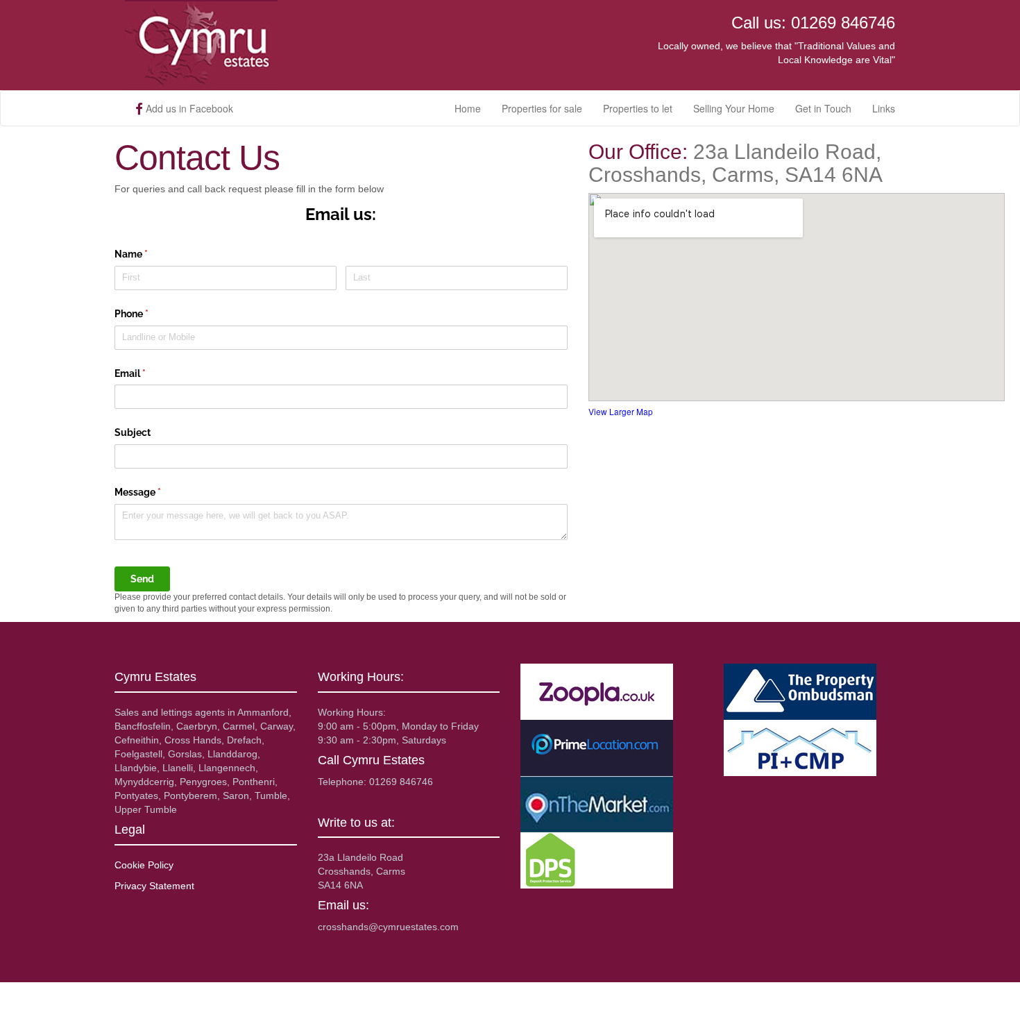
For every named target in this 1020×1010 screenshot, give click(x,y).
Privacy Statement (154, 885)
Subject (132, 432)
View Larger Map (620, 411)
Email (149, 373)
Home (467, 108)
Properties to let (637, 108)
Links (883, 108)
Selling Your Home (733, 108)
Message (157, 492)
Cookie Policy (143, 864)
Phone (151, 313)
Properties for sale (542, 108)
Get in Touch (823, 108)
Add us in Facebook (188, 108)
